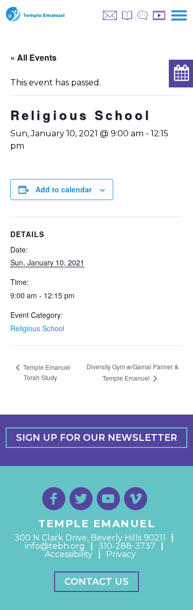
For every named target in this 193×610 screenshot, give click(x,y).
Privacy (121, 554)
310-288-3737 (126, 546)
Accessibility (69, 554)
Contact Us (96, 581)
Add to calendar (64, 189)
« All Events (33, 57)
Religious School (37, 328)
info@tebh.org (55, 546)
